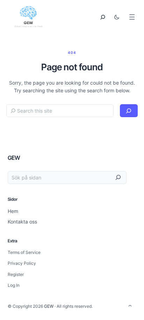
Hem (13, 211)
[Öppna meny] (132, 17)
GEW (14, 157)
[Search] (129, 110)
